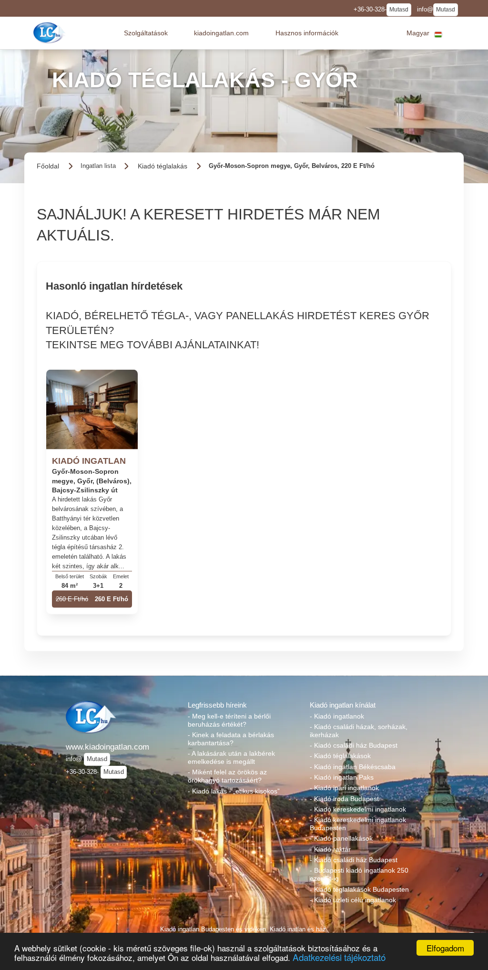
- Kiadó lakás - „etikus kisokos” (234, 791)
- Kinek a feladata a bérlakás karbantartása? (231, 739)
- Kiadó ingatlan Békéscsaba (353, 767)
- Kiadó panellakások (341, 838)
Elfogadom (445, 948)
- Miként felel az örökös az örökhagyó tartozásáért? (227, 776)
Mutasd (398, 9)
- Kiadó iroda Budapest (344, 799)
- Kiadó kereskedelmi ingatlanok (358, 809)
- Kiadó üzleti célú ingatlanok (353, 900)
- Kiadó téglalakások (340, 756)
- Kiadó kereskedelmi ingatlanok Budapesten (358, 824)
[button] (146, 33)
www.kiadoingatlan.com (107, 746)
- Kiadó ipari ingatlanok (344, 788)
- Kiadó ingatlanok (337, 716)
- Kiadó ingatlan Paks (342, 777)
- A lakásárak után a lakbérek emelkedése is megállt (231, 757)
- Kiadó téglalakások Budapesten (359, 889)
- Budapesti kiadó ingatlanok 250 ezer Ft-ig (359, 874)
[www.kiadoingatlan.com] (50, 32)
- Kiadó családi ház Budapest (353, 745)
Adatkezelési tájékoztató (339, 956)
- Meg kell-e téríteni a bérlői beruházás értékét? (229, 720)
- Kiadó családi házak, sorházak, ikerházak (358, 731)
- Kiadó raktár (330, 849)
